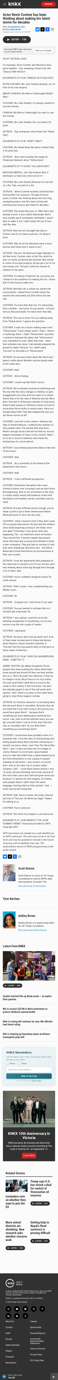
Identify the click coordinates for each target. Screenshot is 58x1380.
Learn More (29, 1155)
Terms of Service (37, 1349)
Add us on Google (43, 50)
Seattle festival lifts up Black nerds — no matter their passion (27, 998)
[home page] (14, 5)
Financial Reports (37, 1333)
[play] (4, 1376)
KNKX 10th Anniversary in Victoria (29, 1135)
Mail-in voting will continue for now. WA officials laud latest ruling (28, 1023)
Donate (48, 4)
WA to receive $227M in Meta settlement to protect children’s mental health (25, 1010)
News (24, 1063)
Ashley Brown (15, 29)
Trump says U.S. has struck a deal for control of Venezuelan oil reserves (41, 1188)
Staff (8, 1333)
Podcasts (10, 1357)
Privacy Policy (37, 1080)
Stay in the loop (29, 1076)
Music (12, 1063)
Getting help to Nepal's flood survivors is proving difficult (40, 1228)
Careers (33, 1321)
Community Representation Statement (37, 1341)
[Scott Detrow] (9, 872)
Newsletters (11, 1363)
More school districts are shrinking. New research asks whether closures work (16, 1231)
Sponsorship (35, 1327)
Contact (9, 1327)
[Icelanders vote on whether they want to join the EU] (17, 1186)
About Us (10, 1321)
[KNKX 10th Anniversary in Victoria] (29, 1109)
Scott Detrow (15, 27)
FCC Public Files (37, 1360)
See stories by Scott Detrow (32, 886)
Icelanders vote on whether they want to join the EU (16, 1202)
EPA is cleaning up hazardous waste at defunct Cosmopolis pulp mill (26, 1036)
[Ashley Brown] (9, 920)
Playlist (9, 1351)
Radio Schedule (12, 1345)
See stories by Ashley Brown (32, 930)
